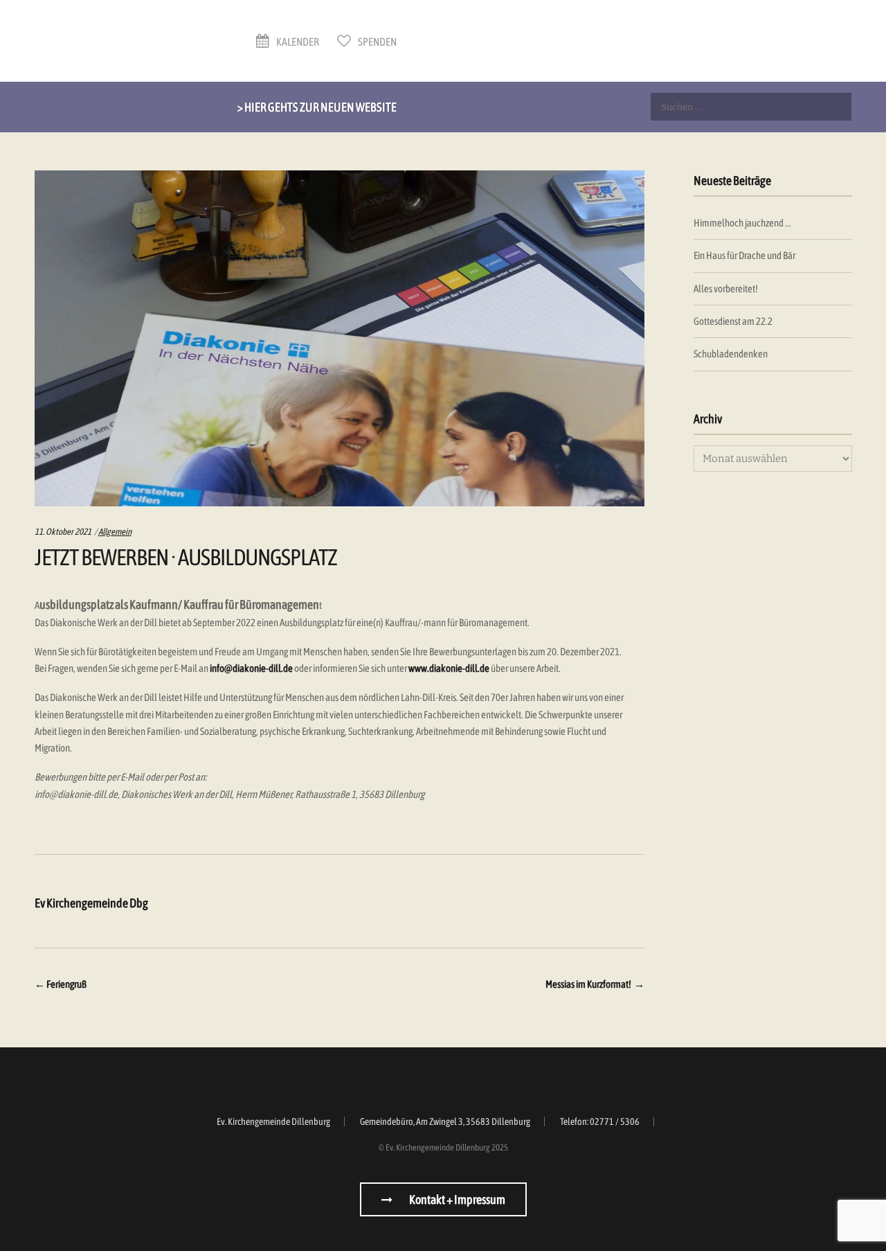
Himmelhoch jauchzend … (742, 223)
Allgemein (115, 531)
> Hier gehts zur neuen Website (317, 107)
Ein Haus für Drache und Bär (744, 255)
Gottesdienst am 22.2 (733, 321)
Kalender (297, 41)
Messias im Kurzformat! (594, 984)
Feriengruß (61, 984)
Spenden (376, 41)
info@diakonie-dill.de (251, 668)
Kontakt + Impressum (456, 1199)
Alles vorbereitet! (726, 288)
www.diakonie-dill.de (448, 668)
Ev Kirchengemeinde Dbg (91, 903)
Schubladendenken (731, 354)
